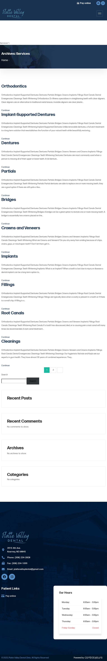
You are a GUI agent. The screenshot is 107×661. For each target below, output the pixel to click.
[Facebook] (98, 3)
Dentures (10, 142)
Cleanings (10, 341)
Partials (8, 171)
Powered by (79, 658)
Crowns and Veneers (20, 228)
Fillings (7, 284)
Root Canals (12, 313)
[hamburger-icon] (100, 13)
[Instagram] (103, 3)
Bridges (8, 199)
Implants (9, 256)
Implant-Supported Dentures (28, 114)
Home (4, 60)
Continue (5, 110)
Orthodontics (14, 86)
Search (4, 374)
